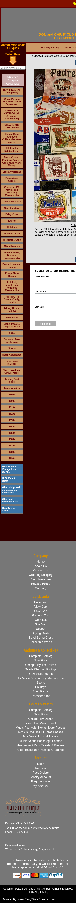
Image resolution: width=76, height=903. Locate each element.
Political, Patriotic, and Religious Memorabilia (12, 286)
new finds (41, 660)
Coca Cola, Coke (12, 201)
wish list (40, 620)
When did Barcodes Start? (11, 500)
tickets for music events (41, 723)
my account (40, 786)
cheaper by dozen (40, 718)
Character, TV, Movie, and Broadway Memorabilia (11, 191)
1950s (12, 433)
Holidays (12, 227)
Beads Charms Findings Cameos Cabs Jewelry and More (12, 161)
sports (40, 682)
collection (40, 602)
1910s (12, 407)
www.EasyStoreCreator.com (36, 899)
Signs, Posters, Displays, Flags (12, 325)
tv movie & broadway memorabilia (41, 678)
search (40, 628)
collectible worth (40, 642)
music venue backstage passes (40, 741)
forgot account (41, 781)
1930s (12, 420)
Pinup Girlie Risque (12, 274)
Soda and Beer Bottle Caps (12, 340)
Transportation (12, 388)
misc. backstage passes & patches (40, 749)
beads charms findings (41, 669)
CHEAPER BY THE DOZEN (11, 126)
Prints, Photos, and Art (12, 309)
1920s (12, 413)
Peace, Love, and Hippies (11, 265)
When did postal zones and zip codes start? (11, 490)
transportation (40, 696)
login (40, 763)
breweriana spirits (41, 673)
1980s (12, 452)
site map (40, 624)
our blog (40, 588)
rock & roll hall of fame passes (40, 732)
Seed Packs (11, 317)
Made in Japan (12, 233)
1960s (12, 439)
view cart (40, 606)
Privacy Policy (38, 892)
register (40, 768)
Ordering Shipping (50, 47)
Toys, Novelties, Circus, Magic (12, 371)
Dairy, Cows (11, 214)
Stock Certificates (11, 354)
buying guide (40, 633)
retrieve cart (40, 615)
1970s (12, 445)
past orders (41, 772)
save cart (40, 611)
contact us (40, 570)
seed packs (41, 691)
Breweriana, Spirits (11, 179)
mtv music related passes (41, 736)
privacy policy (40, 583)
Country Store (11, 208)
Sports (12, 348)
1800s (12, 394)
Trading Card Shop (12, 380)
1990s (12, 458)
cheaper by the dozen (40, 665)
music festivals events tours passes (41, 727)
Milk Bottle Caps (12, 240)
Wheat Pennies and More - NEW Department (12, 102)
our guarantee (41, 579)
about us (41, 566)
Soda (12, 333)
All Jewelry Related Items (11, 149)
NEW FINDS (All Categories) (12, 91)
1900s (12, 401)
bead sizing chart (41, 637)
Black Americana (12, 171)
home (41, 561)
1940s (12, 426)
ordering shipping (40, 575)
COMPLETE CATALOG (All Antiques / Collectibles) (11, 114)
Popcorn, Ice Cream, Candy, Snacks (12, 299)
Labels (12, 220)
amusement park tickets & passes (40, 745)
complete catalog (40, 656)
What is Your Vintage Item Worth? (9, 469)
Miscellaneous (12, 246)
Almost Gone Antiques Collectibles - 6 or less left (12, 138)
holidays (40, 687)
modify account (41, 777)
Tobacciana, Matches (11, 362)
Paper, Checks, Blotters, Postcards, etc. (12, 255)
